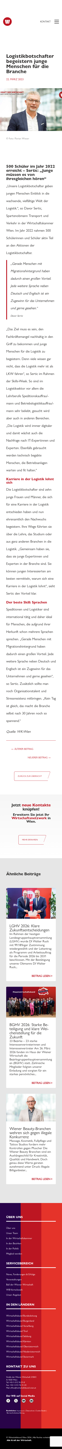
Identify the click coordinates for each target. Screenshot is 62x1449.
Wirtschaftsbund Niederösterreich (23, 1351)
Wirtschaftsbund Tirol (17, 1331)
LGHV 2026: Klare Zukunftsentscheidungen (29, 927)
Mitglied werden (14, 1253)
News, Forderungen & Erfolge (20, 1274)
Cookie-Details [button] (41, 1410)
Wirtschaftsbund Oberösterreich (22, 1346)
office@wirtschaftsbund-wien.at (23, 1388)
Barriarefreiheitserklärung (15, 1413)
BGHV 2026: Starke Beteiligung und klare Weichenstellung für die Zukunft (29, 1030)
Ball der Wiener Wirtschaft (19, 1284)
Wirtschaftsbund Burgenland (20, 1321)
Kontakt (45, 21)
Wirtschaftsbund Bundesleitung (21, 1315)
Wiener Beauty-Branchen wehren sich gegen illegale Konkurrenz (30, 1132)
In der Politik (12, 1248)
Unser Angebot (13, 1295)
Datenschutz (30, 1410)
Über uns (10, 1228)
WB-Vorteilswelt (14, 1289)
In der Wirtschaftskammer (19, 1238)
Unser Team (12, 1233)
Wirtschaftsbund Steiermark (20, 1356)
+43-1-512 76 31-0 (17, 1382)
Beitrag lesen (41, 976)
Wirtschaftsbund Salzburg (18, 1336)
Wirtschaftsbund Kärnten (18, 1341)
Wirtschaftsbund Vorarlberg (19, 1326)
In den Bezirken (13, 1243)
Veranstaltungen (14, 1279)
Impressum (21, 1410)
